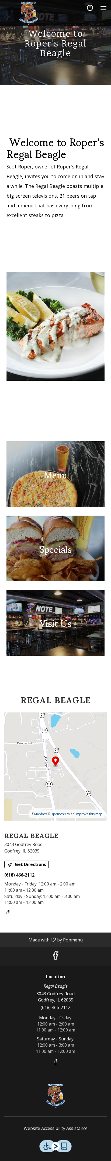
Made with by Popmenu (43, 939)
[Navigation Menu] (103, 8)
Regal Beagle (55, 1096)
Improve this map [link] (88, 814)
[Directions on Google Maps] (55, 766)
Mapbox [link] (40, 814)
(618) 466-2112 (55, 1007)
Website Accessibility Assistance (56, 1128)
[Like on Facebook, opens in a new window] (7, 914)
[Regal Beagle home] (28, 13)
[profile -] (90, 8)
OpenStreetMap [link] (62, 814)
